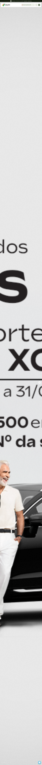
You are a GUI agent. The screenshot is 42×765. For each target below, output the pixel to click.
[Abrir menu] (39, 5)
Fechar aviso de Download (40, 1)
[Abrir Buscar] (36, 5)
